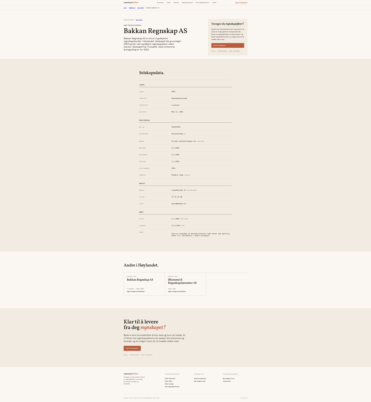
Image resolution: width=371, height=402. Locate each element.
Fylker (169, 2)
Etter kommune (170, 378)
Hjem (125, 8)
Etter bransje (169, 384)
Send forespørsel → (220, 45)
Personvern (227, 381)
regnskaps (131, 3)
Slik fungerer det (199, 381)
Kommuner (160, 2)
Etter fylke (168, 381)
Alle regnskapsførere (202, 2)
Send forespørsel (241, 2)
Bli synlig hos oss (228, 378)
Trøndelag (132, 8)
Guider (214, 2)
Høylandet (141, 8)
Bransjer (176, 2)
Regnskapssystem (187, 2)
